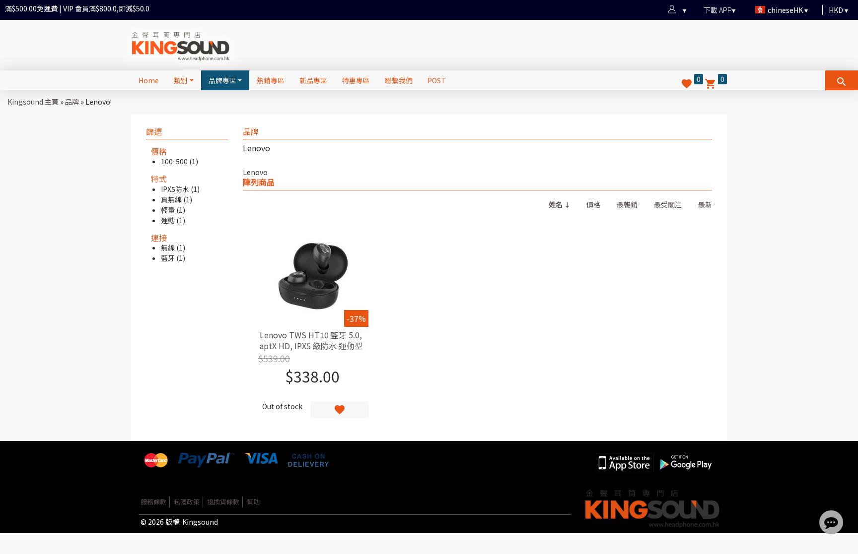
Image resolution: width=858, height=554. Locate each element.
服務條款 (153, 501)
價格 (593, 204)
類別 (181, 80)
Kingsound (200, 522)
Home (149, 80)
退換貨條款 (223, 501)
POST (437, 80)
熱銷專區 (271, 80)
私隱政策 (187, 501)
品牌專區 (222, 80)
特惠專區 (356, 80)
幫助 (253, 501)
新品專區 (313, 80)
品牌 (72, 102)
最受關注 (668, 204)
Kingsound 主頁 (33, 102)
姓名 (556, 204)
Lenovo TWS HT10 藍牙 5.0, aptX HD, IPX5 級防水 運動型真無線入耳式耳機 (311, 346)
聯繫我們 (399, 80)
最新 (705, 204)
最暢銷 (627, 204)
